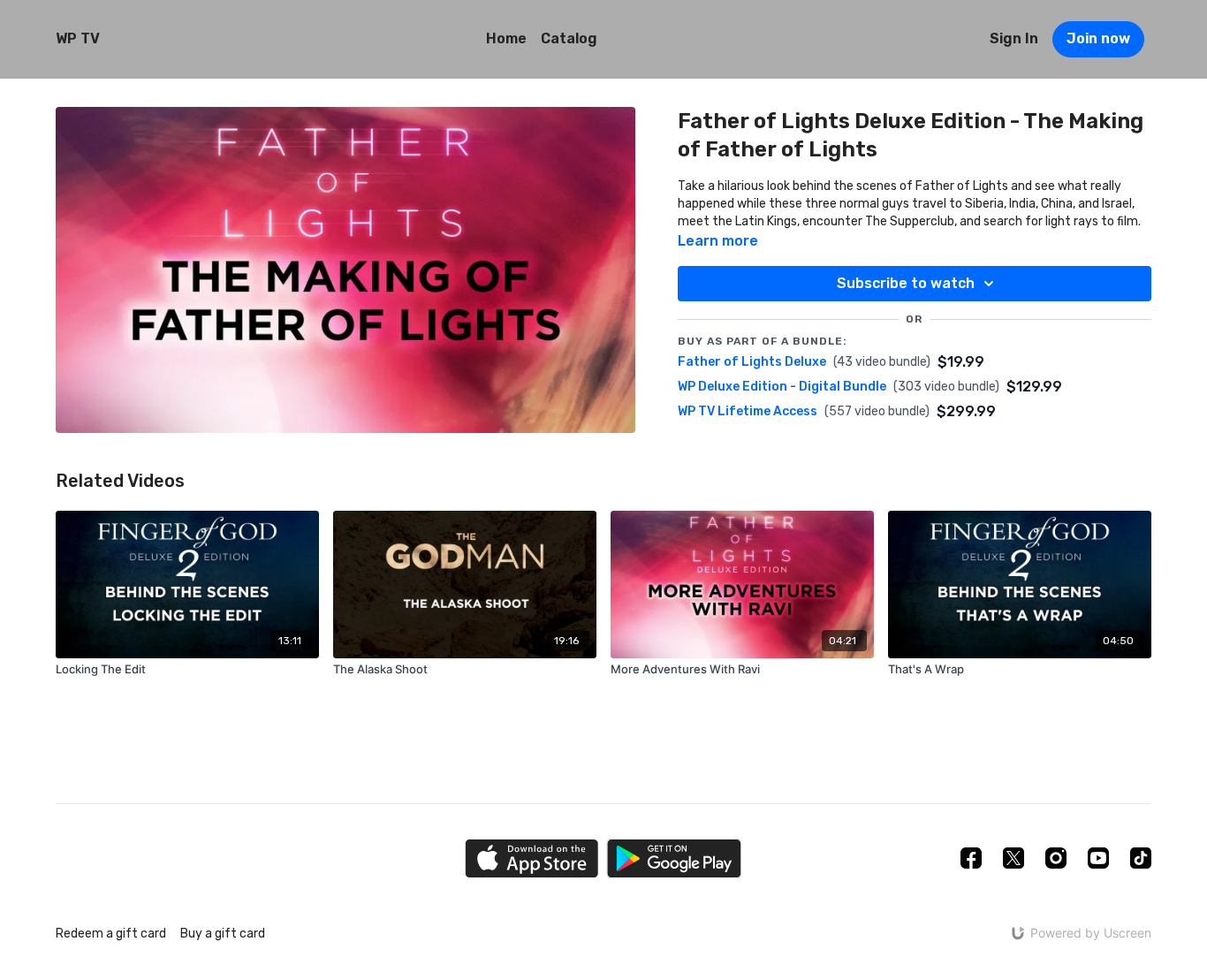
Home (506, 38)
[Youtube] (1098, 858)
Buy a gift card (222, 933)
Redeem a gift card (111, 933)
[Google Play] (674, 858)
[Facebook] (971, 858)
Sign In (1014, 38)
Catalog (569, 38)
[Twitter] (1013, 858)
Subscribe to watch (906, 283)
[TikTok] (1140, 858)
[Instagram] (1056, 858)
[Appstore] (531, 858)
